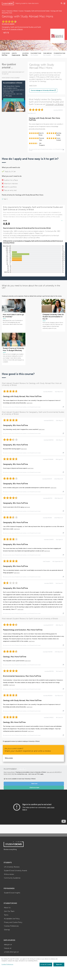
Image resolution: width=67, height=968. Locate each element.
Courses (21, 11)
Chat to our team (34, 787)
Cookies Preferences (11, 926)
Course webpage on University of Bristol (42, 90)
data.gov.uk (8, 944)
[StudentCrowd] (8, 3)
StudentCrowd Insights (12, 893)
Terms (6, 915)
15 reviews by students (8, 24)
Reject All (59, 964)
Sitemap (7, 930)
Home (4, 11)
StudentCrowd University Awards (15, 871)
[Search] (61, 3)
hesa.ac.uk (7, 948)
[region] (33, 962)
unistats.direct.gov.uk (11, 952)
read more (33, 85)
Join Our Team (9, 911)
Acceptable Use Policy (12, 919)
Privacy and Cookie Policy (13, 922)
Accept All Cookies (45, 964)
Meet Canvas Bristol (9, 772)
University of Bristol (12, 11)
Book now (13, 100)
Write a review (9, 758)
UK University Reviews (11, 867)
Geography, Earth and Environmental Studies (37, 11)
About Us (7, 908)
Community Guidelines (12, 878)
